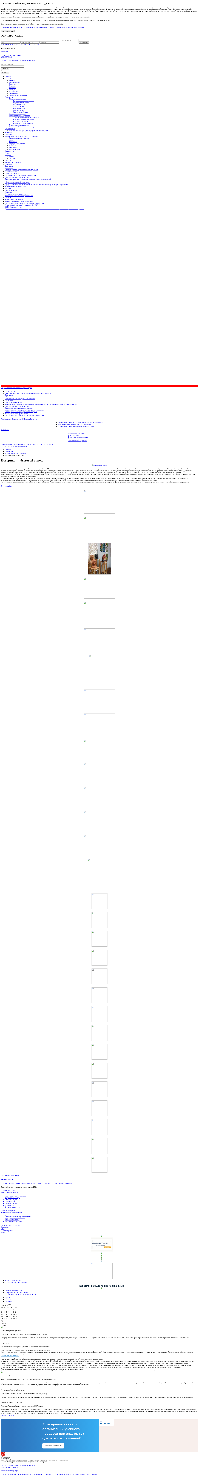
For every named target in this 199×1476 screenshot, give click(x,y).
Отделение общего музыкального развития (24, 127)
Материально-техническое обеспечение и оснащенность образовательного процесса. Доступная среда (41, 404)
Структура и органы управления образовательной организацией (28, 179)
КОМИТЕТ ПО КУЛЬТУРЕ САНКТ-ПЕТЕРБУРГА (20, 45)
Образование (13, 93)
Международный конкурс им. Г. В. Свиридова (21, 136)
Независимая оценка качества (15, 199)
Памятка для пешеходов (13, 1290)
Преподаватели (14, 82)
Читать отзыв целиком (10, 1356)
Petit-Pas (8, 188)
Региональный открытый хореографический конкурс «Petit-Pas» (80, 422)
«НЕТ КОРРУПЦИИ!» (13, 1280)
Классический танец (20, 121)
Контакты (4, 52)
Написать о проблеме (53, 1446)
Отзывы (12, 86)
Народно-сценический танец (23, 119)
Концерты (8, 132)
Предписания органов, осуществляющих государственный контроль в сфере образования (36, 184)
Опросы (8, 160)
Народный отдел (19, 108)
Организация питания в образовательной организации (24, 203)
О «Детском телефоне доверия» (16, 1282)
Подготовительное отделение (23, 101)
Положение (13, 147)
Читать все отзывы (7, 1415)
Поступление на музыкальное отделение (15, 446)
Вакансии (12, 84)
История (12, 80)
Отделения (9, 97)
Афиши (11, 157)
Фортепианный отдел (21, 103)
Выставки (8, 134)
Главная (8, 76)
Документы (9, 166)
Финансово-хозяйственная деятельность (19, 196)
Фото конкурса (14, 149)
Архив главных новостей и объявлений (19, 201)
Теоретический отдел (20, 112)
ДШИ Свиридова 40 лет (13, 207)
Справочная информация (18, 95)
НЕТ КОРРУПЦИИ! (46, 444)
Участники (13, 142)
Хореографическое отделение (19, 116)
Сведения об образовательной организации (20, 175)
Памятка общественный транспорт (17, 1292)
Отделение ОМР (73, 435)
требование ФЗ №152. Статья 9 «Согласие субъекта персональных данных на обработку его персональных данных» (42, 27)
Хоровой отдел (18, 110)
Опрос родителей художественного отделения (21, 170)
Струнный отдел (19, 104)
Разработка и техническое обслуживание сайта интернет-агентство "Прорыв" (70, 1474)
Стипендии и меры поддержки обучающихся (21, 412)
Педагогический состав (13, 402)
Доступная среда (6, 1475)
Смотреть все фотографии (10, 1175)
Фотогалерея (9, 151)
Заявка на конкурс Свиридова (19, 138)
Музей (7, 153)
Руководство (13, 91)
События (12, 158)
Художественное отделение (19, 125)
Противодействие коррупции (15, 181)
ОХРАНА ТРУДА (11, 190)
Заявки (11, 140)
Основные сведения (12, 173)
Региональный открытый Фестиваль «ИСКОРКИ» (23, 205)
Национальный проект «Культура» (17, 183)
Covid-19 (8, 198)
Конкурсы (8, 192)
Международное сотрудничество (16, 194)
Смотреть (4, 1183)
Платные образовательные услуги (17, 177)
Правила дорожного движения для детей (22, 1294)
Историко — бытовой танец (23, 123)
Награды (12, 90)
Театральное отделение (17, 114)
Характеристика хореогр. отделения (26, 117)
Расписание (9, 168)
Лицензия (12, 88)
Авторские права (36, 1474)
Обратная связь (24, 1474)
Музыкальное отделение (17, 99)
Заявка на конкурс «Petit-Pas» (15, 186)
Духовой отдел (18, 106)
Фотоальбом (6, 486)
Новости (8, 155)
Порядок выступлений (17, 144)
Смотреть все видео (8, 1190)
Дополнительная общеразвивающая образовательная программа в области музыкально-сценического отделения (44, 209)
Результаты (13, 145)
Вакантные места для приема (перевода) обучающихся (28, 130)
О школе (8, 78)
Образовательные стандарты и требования (20, 399)
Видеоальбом (7, 1179)
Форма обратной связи (13, 162)
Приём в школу (10, 129)
